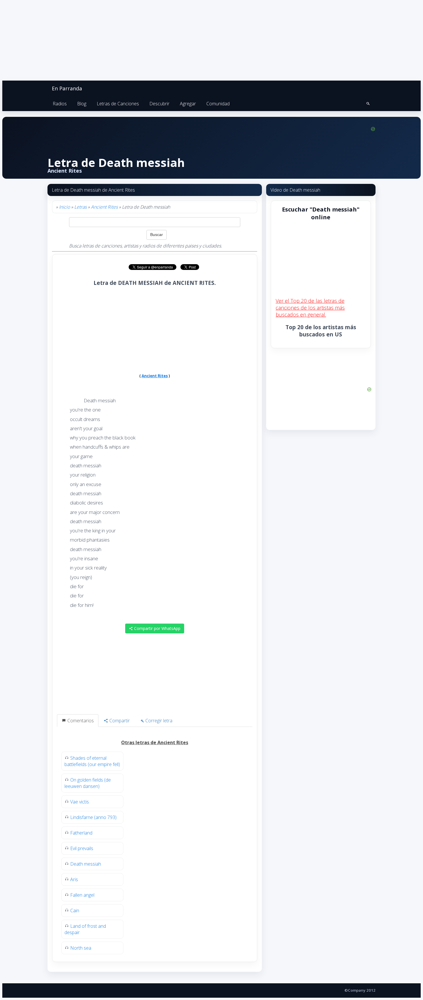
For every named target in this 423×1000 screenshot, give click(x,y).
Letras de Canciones (118, 103)
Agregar (188, 103)
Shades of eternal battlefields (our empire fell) (92, 761)
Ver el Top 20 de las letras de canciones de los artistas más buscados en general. (310, 307)
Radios (60, 103)
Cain (74, 910)
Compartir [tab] (119, 720)
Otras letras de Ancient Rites (154, 742)
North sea (80, 948)
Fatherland (81, 833)
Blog (81, 103)
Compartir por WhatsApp (156, 628)
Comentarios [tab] (80, 720)
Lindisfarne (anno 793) (93, 817)
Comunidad (218, 103)
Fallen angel (82, 895)
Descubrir (159, 103)
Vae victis (79, 802)
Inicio (64, 207)
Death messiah (85, 864)
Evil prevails (81, 848)
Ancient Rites (104, 207)
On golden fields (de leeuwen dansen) (87, 783)
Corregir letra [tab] (158, 720)
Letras (80, 207)
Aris (74, 879)
